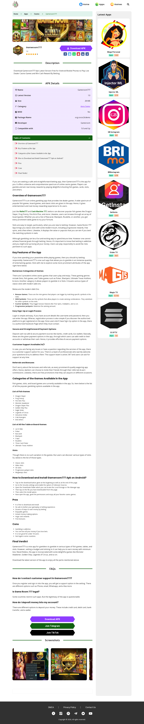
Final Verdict (22, 173)
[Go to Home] (15, 4)
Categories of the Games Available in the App (34, 153)
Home (86, 4)
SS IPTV (113, 332)
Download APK (77, 48)
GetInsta (113, 212)
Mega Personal (113, 52)
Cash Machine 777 (39, 211)
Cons (20, 168)
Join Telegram (52, 626)
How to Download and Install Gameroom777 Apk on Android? (40, 158)
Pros (19, 163)
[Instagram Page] (60, 713)
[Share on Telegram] (87, 54)
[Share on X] (69, 54)
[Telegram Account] (75, 713)
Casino (36, 14)
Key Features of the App (26, 148)
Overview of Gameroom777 (28, 143)
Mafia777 (23, 211)
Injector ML (113, 92)
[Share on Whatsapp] (74, 54)
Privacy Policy (69, 707)
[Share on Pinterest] (78, 54)
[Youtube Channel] (90, 713)
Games (118, 4)
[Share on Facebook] (65, 54)
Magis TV (114, 292)
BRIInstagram (113, 172)
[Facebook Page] (53, 713)
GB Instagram (113, 132)
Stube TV (114, 252)
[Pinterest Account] (68, 713)
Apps (101, 4)
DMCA (51, 707)
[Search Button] (128, 4)
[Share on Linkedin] (82, 54)
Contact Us (91, 707)
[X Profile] (83, 713)
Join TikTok (52, 632)
